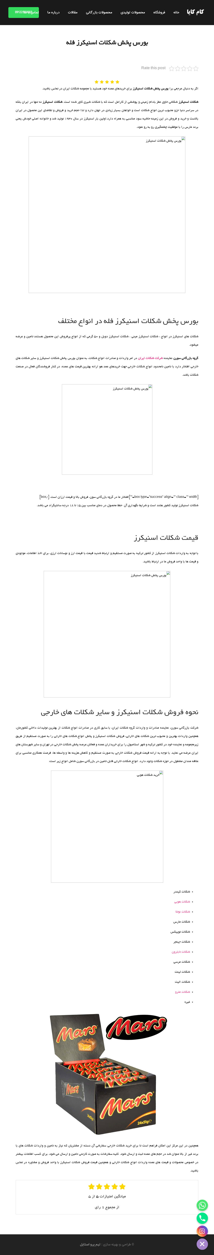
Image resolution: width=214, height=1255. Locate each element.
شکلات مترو (182, 992)
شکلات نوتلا (183, 912)
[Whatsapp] (202, 1205)
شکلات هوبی (182, 902)
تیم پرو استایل (90, 1244)
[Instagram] (202, 1231)
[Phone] (202, 1218)
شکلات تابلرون (181, 952)
